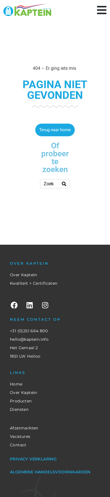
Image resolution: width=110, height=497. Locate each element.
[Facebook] (14, 305)
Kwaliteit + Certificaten (34, 283)
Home (16, 384)
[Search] (64, 183)
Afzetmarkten (24, 428)
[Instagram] (45, 305)
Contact (18, 444)
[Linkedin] (30, 305)
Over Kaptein (23, 274)
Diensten (19, 409)
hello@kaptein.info (29, 339)
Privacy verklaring (33, 459)
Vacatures (20, 436)
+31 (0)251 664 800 (29, 330)
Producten (21, 401)
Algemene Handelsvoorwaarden (50, 471)
